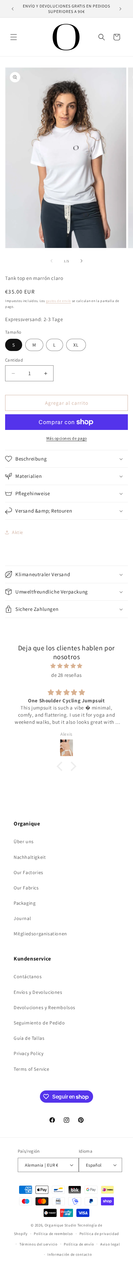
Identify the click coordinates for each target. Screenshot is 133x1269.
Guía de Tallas (29, 1038)
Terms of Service (31, 1069)
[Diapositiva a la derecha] (81, 260)
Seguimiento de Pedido (39, 1023)
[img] (66, 665)
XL (76, 345)
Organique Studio (60, 1225)
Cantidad (14, 360)
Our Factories (28, 872)
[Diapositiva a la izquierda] (51, 260)
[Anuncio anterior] (12, 8)
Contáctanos (28, 976)
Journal (22, 918)
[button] (13, 37)
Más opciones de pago (66, 438)
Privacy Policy (28, 1053)
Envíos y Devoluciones (38, 992)
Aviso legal (110, 1244)
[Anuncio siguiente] (120, 8)
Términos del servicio (38, 1244)
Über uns (24, 841)
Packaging (24, 903)
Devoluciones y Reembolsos (44, 1007)
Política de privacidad (99, 1233)
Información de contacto (69, 1254)
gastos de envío (58, 301)
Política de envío (79, 1244)
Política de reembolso (53, 1233)
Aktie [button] (17, 532)
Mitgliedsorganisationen (40, 934)
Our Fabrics (26, 888)
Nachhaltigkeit (30, 857)
